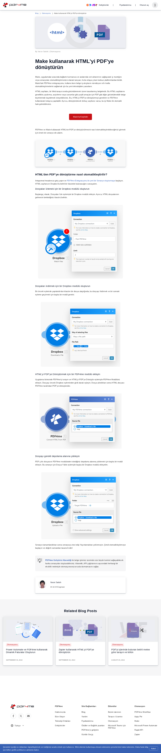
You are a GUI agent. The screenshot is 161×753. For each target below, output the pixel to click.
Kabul (153, 748)
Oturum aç (144, 5)
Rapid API (138, 730)
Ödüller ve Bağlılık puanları (93, 725)
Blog (36, 13)
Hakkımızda (60, 712)
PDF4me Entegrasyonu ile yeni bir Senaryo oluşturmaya (91, 181)
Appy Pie (138, 716)
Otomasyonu (46, 13)
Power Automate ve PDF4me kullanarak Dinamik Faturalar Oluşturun (27, 651)
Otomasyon (113, 721)
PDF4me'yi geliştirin (90, 730)
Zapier (137, 734)
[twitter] (21, 716)
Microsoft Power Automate (145, 725)
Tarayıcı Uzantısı (115, 716)
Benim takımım (114, 712)
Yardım (85, 716)
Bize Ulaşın (60, 716)
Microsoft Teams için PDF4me (117, 726)
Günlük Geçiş (87, 734)
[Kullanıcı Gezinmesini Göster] (155, 5)
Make (136, 721)
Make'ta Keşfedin (80, 117)
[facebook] (13, 716)
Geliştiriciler (60, 725)
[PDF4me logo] (15, 5)
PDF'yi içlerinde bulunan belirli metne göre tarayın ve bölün (130, 651)
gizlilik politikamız (19, 750)
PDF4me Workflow (142, 712)
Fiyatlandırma (125, 5)
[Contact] (28, 716)
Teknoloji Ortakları (62, 721)
